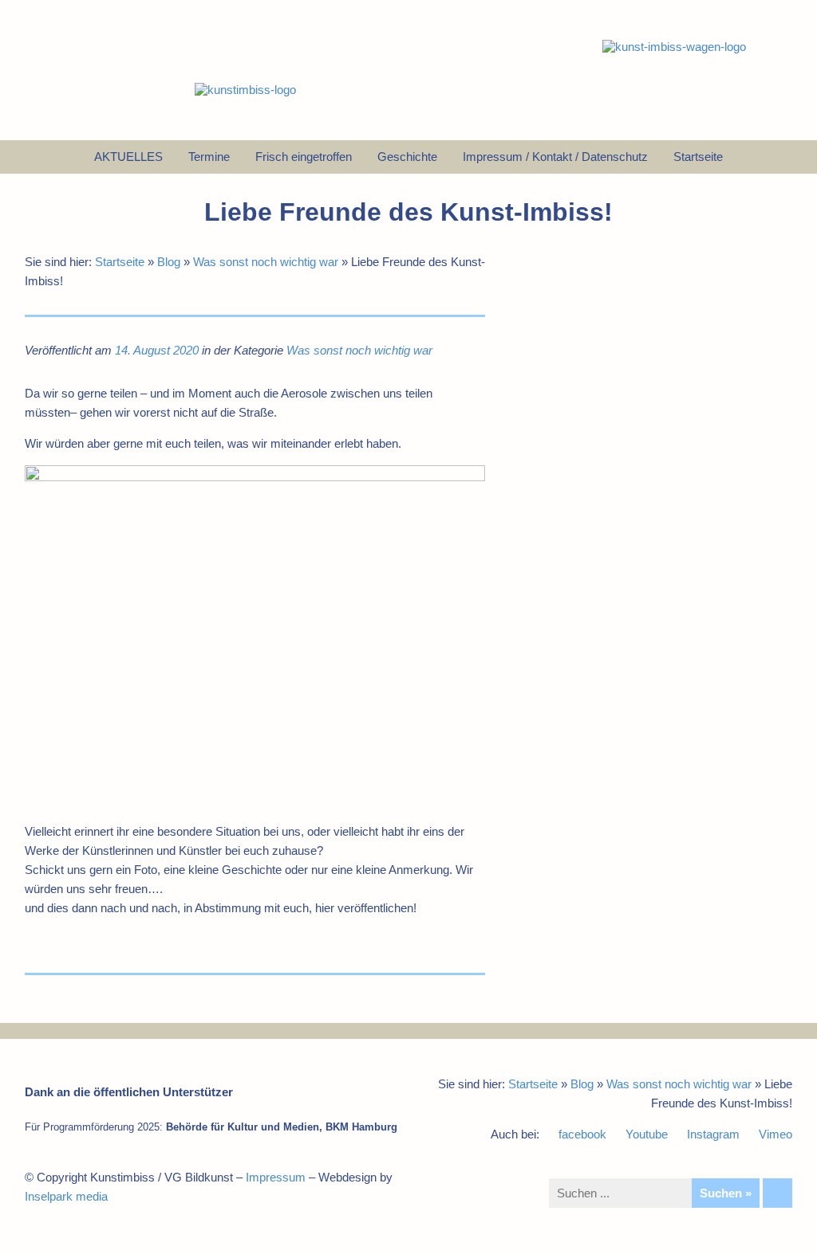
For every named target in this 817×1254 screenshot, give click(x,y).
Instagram (713, 1134)
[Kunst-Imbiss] (245, 89)
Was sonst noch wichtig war (265, 261)
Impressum (276, 1177)
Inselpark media (66, 1196)
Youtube (647, 1134)
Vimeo (775, 1134)
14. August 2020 (157, 350)
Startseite (119, 261)
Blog (168, 261)
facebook (582, 1134)
